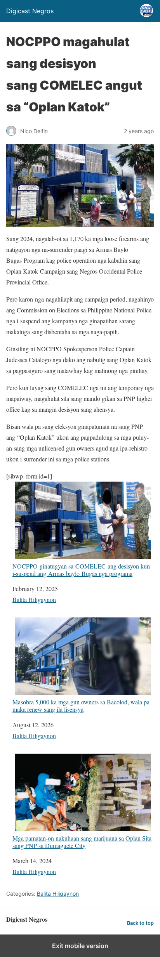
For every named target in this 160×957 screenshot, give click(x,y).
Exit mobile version (80, 946)
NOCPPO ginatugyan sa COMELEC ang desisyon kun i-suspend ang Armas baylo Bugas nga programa (81, 569)
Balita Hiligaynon (34, 599)
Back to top (140, 923)
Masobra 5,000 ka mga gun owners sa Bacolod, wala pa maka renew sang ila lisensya (81, 705)
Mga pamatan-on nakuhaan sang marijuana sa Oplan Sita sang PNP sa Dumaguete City (81, 841)
